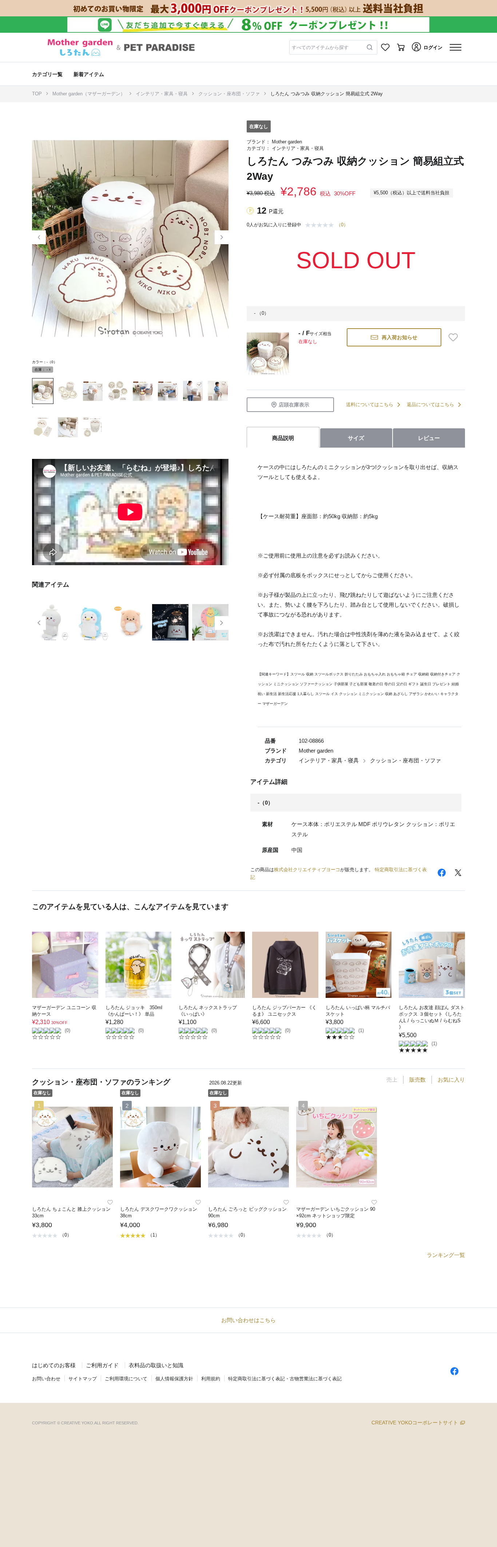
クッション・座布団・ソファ (229, 93)
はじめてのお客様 (54, 1365)
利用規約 (210, 1378)
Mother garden (287, 141)
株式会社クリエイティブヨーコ (307, 869)
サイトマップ (82, 1378)
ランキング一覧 (446, 1255)
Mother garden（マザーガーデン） (88, 93)
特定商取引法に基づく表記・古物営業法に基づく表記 (285, 1378)
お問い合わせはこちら (248, 1320)
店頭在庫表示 (294, 405)
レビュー (429, 438)
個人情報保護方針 (174, 1378)
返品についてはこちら (430, 404)
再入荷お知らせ (399, 337)
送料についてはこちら (369, 404)
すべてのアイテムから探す (320, 47)
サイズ (356, 438)
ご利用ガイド (102, 1365)
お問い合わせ (46, 1378)
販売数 (417, 1079)
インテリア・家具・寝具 (162, 93)
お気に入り (451, 1079)
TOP (37, 93)
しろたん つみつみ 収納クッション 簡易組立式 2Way (326, 93)
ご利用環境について (126, 1378)
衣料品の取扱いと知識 (156, 1365)
